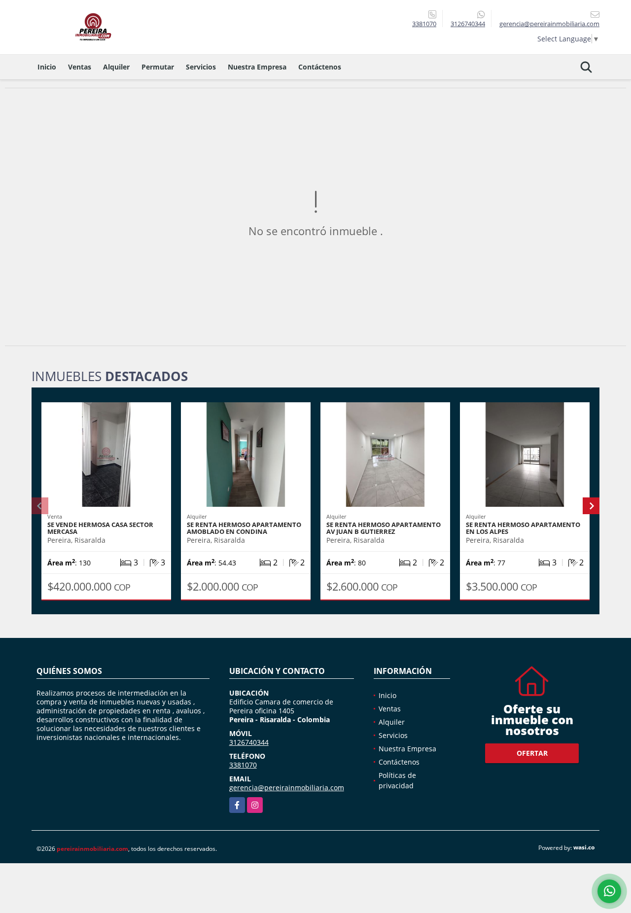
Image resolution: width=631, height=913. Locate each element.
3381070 (424, 23)
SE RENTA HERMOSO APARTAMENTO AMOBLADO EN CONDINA (244, 528)
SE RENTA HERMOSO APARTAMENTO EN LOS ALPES (523, 528)
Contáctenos (319, 66)
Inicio (46, 66)
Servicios (201, 66)
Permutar (157, 66)
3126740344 (468, 23)
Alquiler (116, 66)
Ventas (79, 66)
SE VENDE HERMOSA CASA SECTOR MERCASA (100, 528)
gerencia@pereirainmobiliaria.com (286, 787)
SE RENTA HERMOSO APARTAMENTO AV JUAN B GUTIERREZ (383, 528)
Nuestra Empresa (257, 66)
